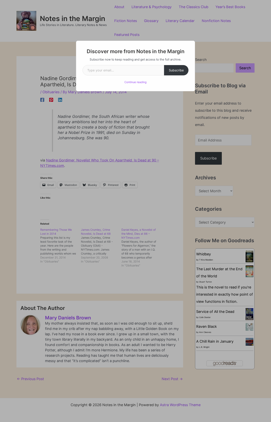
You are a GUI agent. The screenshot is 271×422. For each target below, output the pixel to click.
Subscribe (176, 70)
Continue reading (135, 82)
